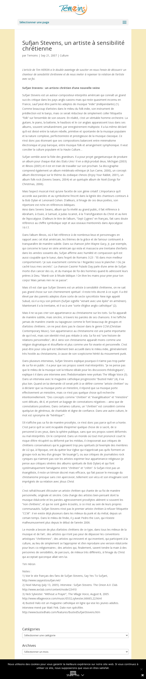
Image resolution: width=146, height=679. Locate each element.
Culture (64, 55)
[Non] (141, 669)
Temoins (32, 55)
